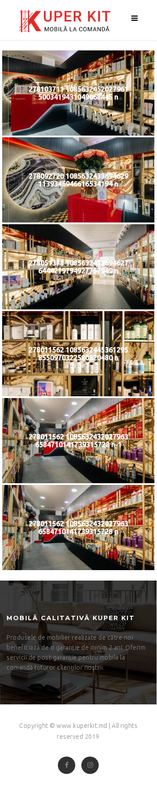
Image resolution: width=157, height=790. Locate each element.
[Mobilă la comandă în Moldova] (62, 20)
